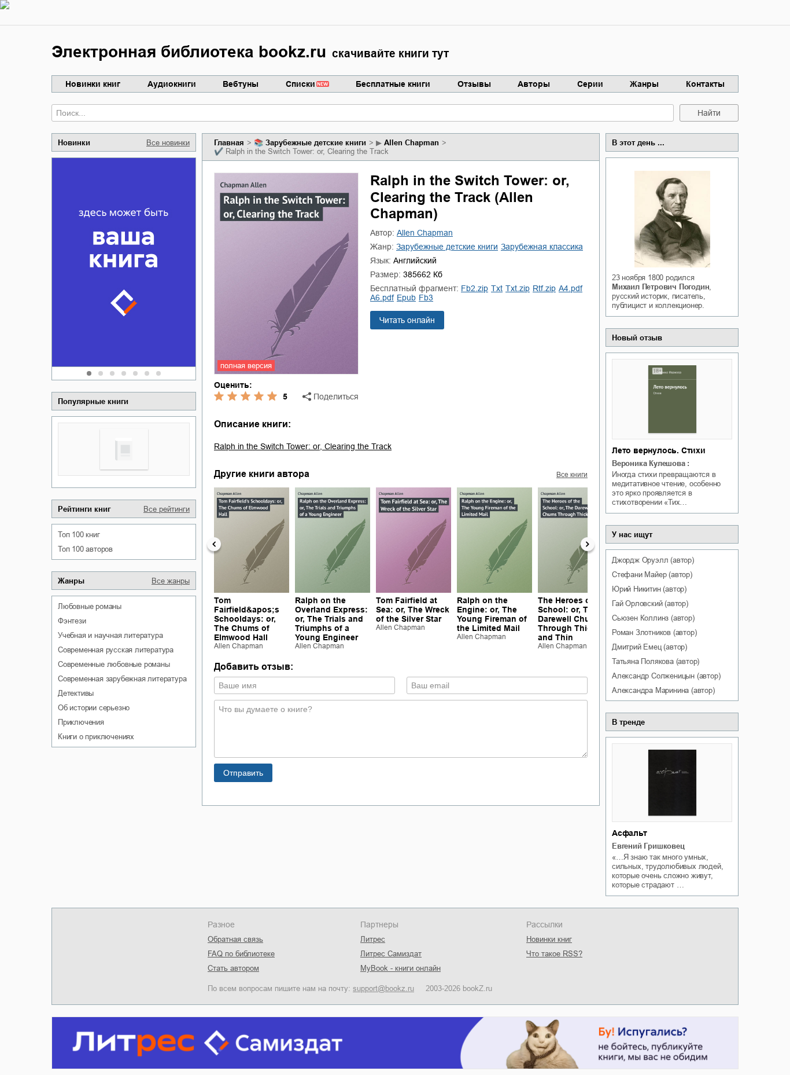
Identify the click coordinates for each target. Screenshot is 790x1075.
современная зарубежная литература (122, 678)
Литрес (372, 939)
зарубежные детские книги (315, 142)
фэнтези (72, 621)
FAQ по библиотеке (241, 953)
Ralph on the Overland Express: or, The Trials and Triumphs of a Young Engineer (331, 619)
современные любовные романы (114, 664)
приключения (81, 722)
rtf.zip (544, 288)
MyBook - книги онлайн (400, 968)
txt (497, 288)
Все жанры (171, 581)
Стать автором (233, 968)
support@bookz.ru (383, 988)
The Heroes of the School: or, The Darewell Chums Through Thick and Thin (573, 619)
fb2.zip (474, 288)
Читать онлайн (407, 320)
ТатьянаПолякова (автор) (655, 661)
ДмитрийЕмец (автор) (649, 647)
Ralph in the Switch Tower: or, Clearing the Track (303, 446)
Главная (229, 142)
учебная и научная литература (110, 635)
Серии (590, 84)
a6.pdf (382, 297)
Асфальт (629, 833)
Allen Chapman (411, 142)
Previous (214, 544)
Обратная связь (235, 939)
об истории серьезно (94, 707)
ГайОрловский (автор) (650, 603)
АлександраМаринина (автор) (663, 690)
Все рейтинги (166, 509)
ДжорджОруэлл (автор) (653, 560)
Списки (300, 84)
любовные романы (89, 606)
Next (588, 544)
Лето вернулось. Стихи (659, 450)
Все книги (572, 475)
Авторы (534, 84)
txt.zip (517, 288)
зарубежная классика (542, 246)
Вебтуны (241, 84)
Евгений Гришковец (648, 846)
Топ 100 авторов (85, 549)
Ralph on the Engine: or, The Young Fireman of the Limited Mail (492, 614)
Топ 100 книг (79, 534)
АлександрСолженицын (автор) (666, 676)
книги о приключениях (96, 736)
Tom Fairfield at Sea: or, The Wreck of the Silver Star (412, 609)
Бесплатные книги (393, 84)
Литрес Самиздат (391, 953)
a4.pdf (570, 288)
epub (406, 297)
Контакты (705, 84)
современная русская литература (115, 649)
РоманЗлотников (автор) (654, 632)
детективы (76, 693)
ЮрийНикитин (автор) (649, 589)
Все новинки (168, 142)
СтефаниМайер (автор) (652, 574)
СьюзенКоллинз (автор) (653, 618)
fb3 (426, 297)
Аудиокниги (171, 84)
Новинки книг (92, 84)
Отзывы (474, 84)
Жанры (644, 84)
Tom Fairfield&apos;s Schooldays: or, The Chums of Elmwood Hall (246, 619)
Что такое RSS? (554, 953)
